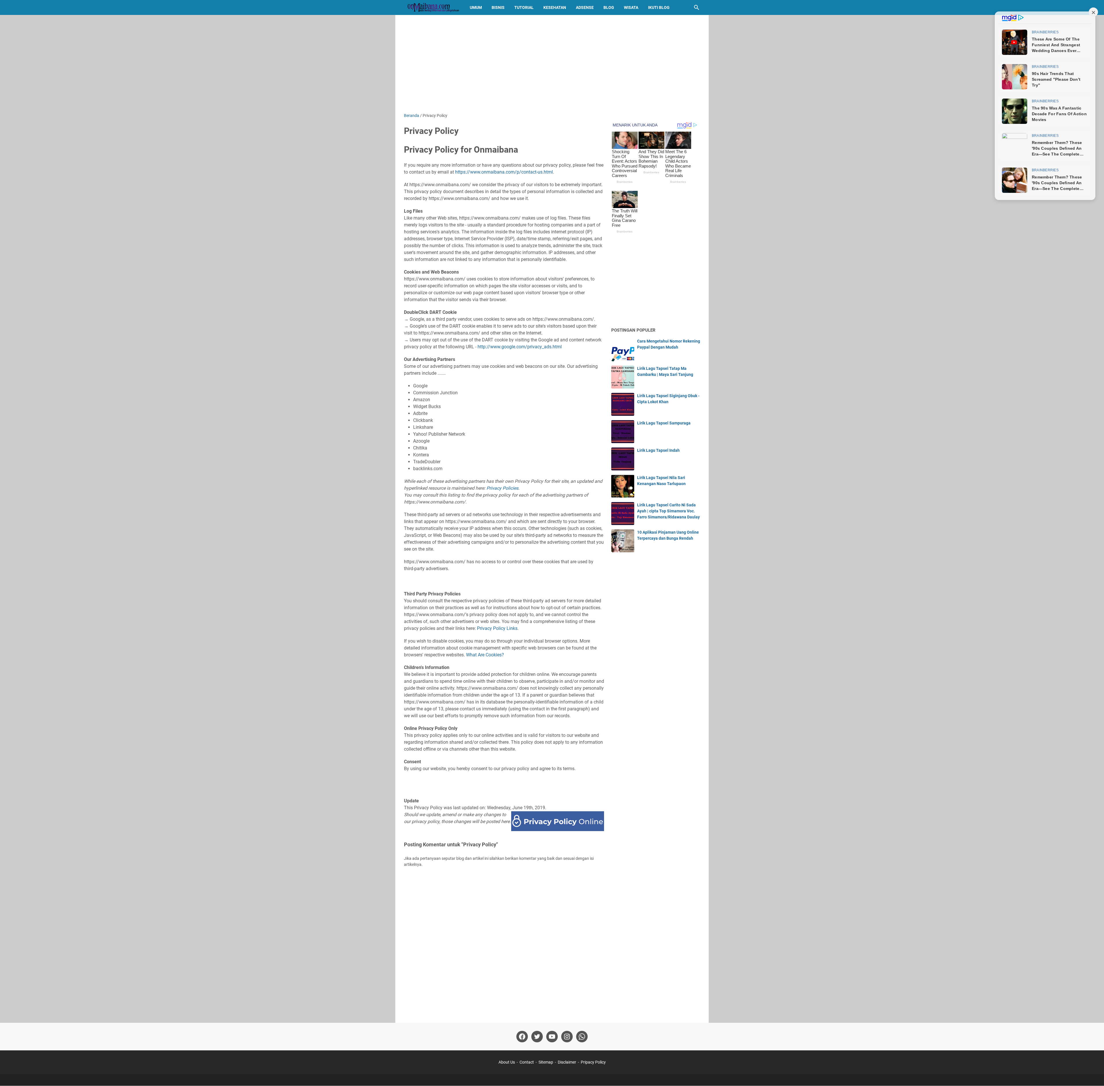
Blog (608, 7)
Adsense (585, 7)
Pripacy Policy (593, 1062)
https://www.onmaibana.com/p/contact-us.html (504, 172)
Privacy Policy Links (497, 628)
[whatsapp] (582, 1036)
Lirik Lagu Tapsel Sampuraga (664, 423)
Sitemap (545, 1062)
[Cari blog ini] (696, 7)
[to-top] (1092, 1073)
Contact (527, 1062)
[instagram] (567, 1036)
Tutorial (524, 7)
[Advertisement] (552, 64)
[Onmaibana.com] (431, 7)
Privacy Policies (502, 488)
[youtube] (552, 1036)
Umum (476, 7)
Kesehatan (554, 7)
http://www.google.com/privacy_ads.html (520, 346)
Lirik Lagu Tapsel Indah (658, 450)
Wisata (631, 7)
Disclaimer (567, 1062)
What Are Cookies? (485, 655)
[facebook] (522, 1036)
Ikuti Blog (659, 7)
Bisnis (498, 7)
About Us (507, 1062)
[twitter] (537, 1036)
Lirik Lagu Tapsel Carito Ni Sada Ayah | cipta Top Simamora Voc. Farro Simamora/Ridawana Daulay (668, 511)
